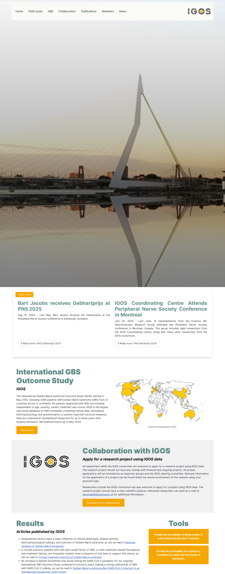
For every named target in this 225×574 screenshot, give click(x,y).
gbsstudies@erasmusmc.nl (97, 494)
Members (108, 11)
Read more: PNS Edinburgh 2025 (41, 343)
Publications (88, 11)
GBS (50, 11)
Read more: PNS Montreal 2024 (138, 343)
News (122, 11)
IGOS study (35, 11)
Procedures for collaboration (103, 502)
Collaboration (67, 11)
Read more (27, 430)
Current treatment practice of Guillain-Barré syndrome (70, 557)
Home (19, 11)
